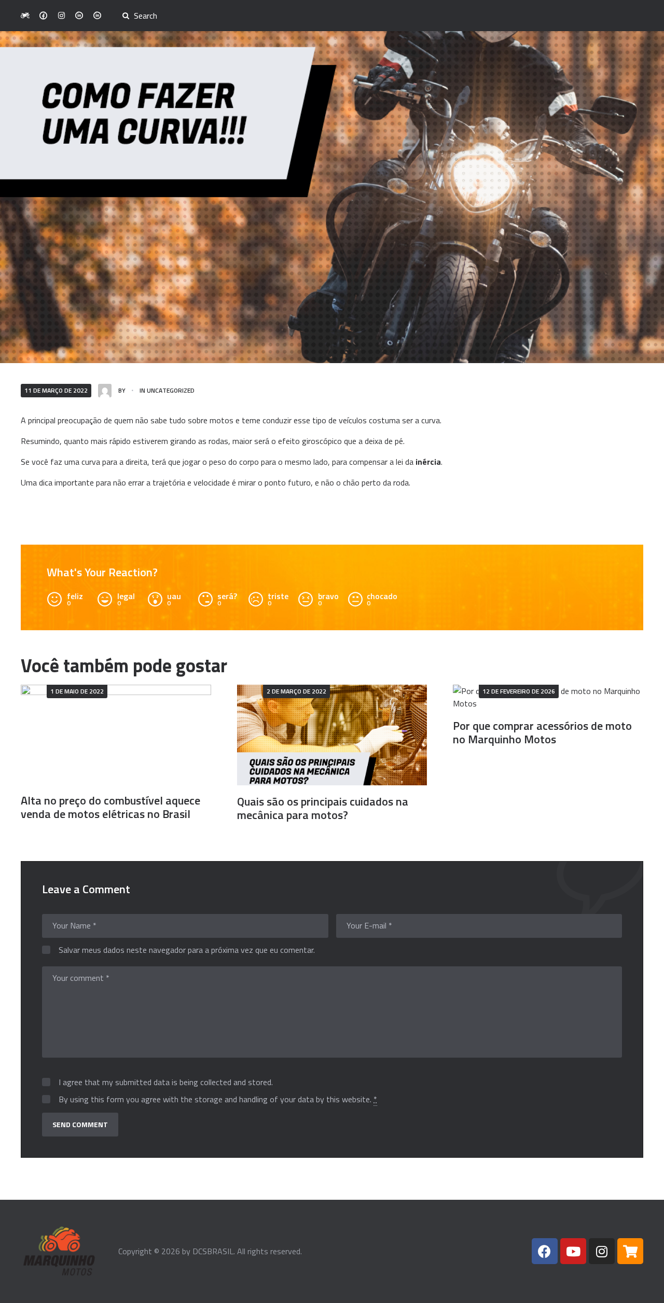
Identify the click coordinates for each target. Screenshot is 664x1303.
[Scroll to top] (642, 1289)
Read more (116, 734)
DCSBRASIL (212, 1251)
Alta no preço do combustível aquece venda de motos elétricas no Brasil (110, 807)
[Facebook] (545, 1251)
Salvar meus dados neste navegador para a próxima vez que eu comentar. (187, 950)
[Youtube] (573, 1251)
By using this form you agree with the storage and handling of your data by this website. (218, 1099)
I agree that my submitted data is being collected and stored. (166, 1082)
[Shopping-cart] (630, 1251)
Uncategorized (171, 390)
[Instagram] (602, 1251)
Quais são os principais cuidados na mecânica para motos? (322, 808)
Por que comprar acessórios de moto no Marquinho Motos (542, 732)
